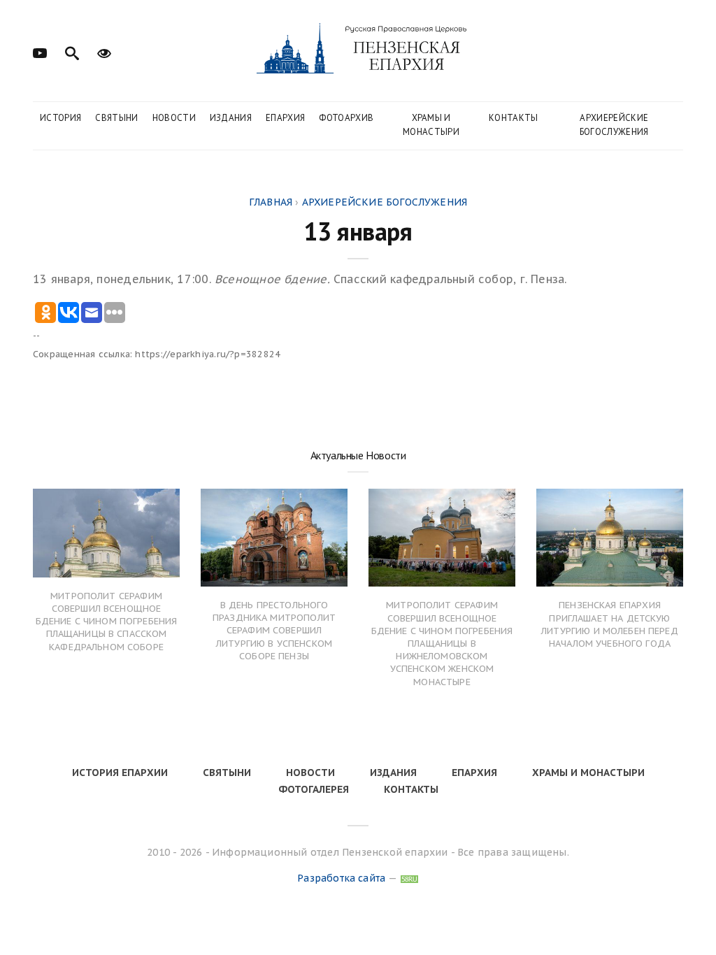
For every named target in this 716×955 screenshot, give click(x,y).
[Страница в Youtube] (40, 52)
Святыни (116, 118)
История (60, 118)
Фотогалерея (313, 789)
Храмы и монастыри (431, 125)
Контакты (513, 118)
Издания (231, 118)
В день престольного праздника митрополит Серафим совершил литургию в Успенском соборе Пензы (274, 630)
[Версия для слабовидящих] (104, 52)
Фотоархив (346, 118)
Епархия (285, 118)
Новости (174, 118)
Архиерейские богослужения (614, 125)
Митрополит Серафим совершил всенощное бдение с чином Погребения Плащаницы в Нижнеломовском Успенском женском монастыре (442, 643)
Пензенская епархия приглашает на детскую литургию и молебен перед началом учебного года (609, 624)
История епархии (120, 772)
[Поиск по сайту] (72, 52)
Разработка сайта (341, 878)
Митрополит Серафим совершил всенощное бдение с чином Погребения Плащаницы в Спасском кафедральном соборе (107, 621)
